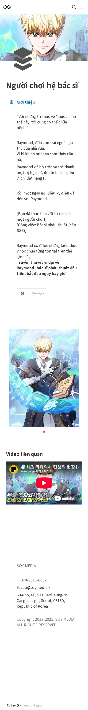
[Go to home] (7, 7)
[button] (74, 7)
